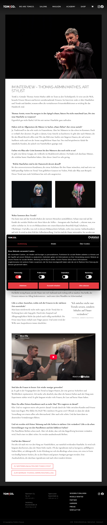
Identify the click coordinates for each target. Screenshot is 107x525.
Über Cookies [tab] (85, 244)
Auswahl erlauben (53, 285)
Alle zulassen (84, 285)
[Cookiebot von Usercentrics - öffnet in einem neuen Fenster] (90, 237)
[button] (92, 6)
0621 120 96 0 (29, 498)
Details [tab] (53, 244)
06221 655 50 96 (30, 507)
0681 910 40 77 (53, 498)
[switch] (42, 276)
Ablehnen (22, 285)
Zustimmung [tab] (22, 244)
